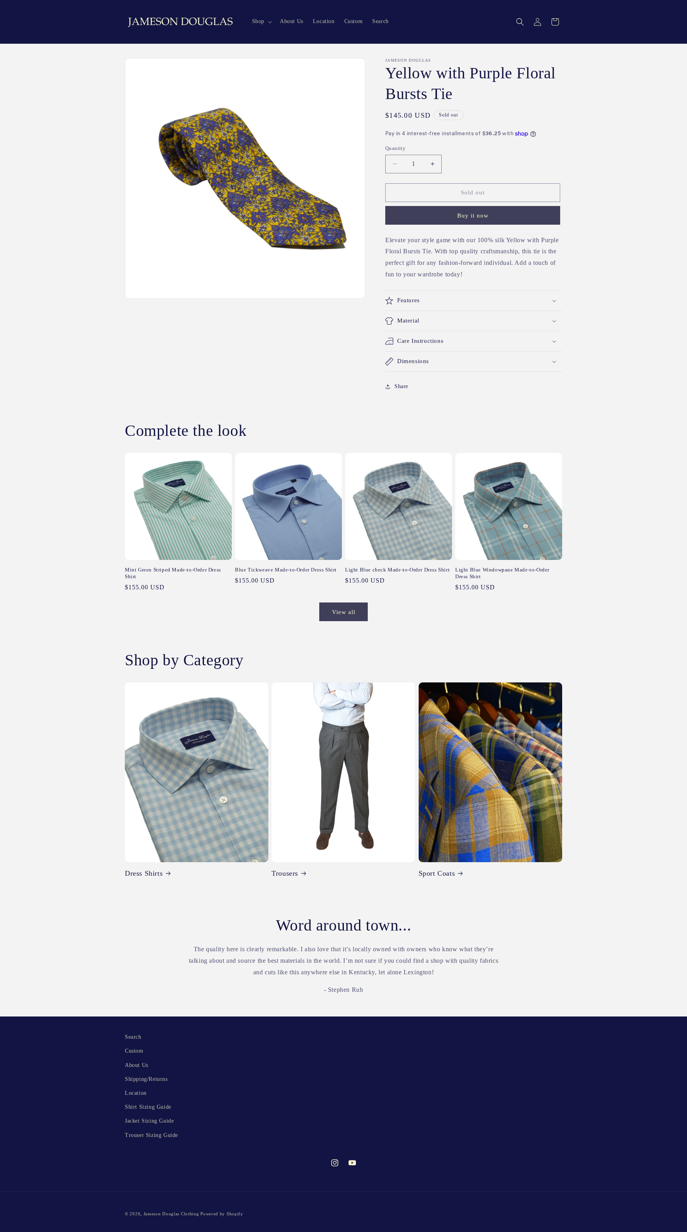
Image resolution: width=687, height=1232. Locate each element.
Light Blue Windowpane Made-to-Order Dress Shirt (502, 573)
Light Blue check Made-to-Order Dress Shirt (397, 570)
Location (136, 1093)
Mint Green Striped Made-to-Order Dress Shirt (173, 573)
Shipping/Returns (146, 1079)
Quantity (395, 148)
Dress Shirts (144, 873)
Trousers (285, 873)
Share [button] (401, 386)
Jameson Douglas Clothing (171, 1213)
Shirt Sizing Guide (148, 1107)
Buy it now (473, 215)
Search (133, 1037)
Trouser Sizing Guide (151, 1135)
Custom (134, 1051)
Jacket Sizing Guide (149, 1121)
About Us (136, 1065)
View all (343, 612)
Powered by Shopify (221, 1213)
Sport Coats (437, 873)
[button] (261, 21)
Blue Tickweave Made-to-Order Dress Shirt (286, 570)
